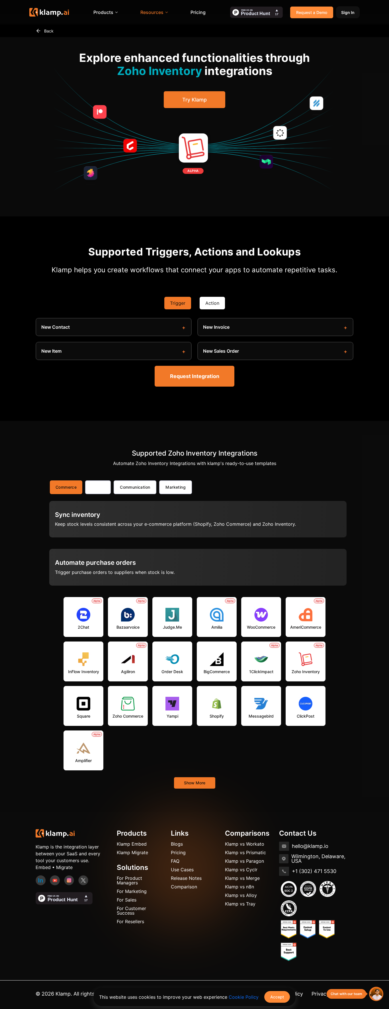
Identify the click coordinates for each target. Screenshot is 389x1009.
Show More (194, 782)
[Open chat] (376, 994)
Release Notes (186, 878)
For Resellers (130, 921)
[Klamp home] (49, 12)
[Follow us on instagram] (69, 879)
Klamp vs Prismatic (245, 852)
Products (103, 12)
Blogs (177, 844)
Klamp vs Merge (242, 878)
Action (212, 303)
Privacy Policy (328, 994)
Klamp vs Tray (240, 904)
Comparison (184, 887)
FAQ (175, 861)
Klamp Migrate (132, 852)
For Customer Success (131, 911)
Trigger (177, 303)
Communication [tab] (135, 487)
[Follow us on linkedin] (41, 879)
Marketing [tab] (175, 487)
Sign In (348, 12)
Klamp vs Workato (244, 844)
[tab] (98, 487)
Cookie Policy (244, 997)
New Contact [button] (55, 327)
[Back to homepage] (55, 833)
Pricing (198, 12)
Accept (277, 996)
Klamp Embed (132, 844)
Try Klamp (194, 100)
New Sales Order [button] (221, 351)
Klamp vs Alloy (241, 895)
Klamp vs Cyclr (241, 869)
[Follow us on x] (83, 879)
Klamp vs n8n (239, 887)
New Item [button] (51, 351)
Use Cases (182, 869)
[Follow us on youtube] (55, 879)
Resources (151, 12)
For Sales (126, 900)
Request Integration (194, 376)
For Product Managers (129, 880)
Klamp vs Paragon (244, 861)
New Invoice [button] (216, 327)
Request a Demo (311, 12)
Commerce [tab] (66, 487)
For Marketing (132, 891)
